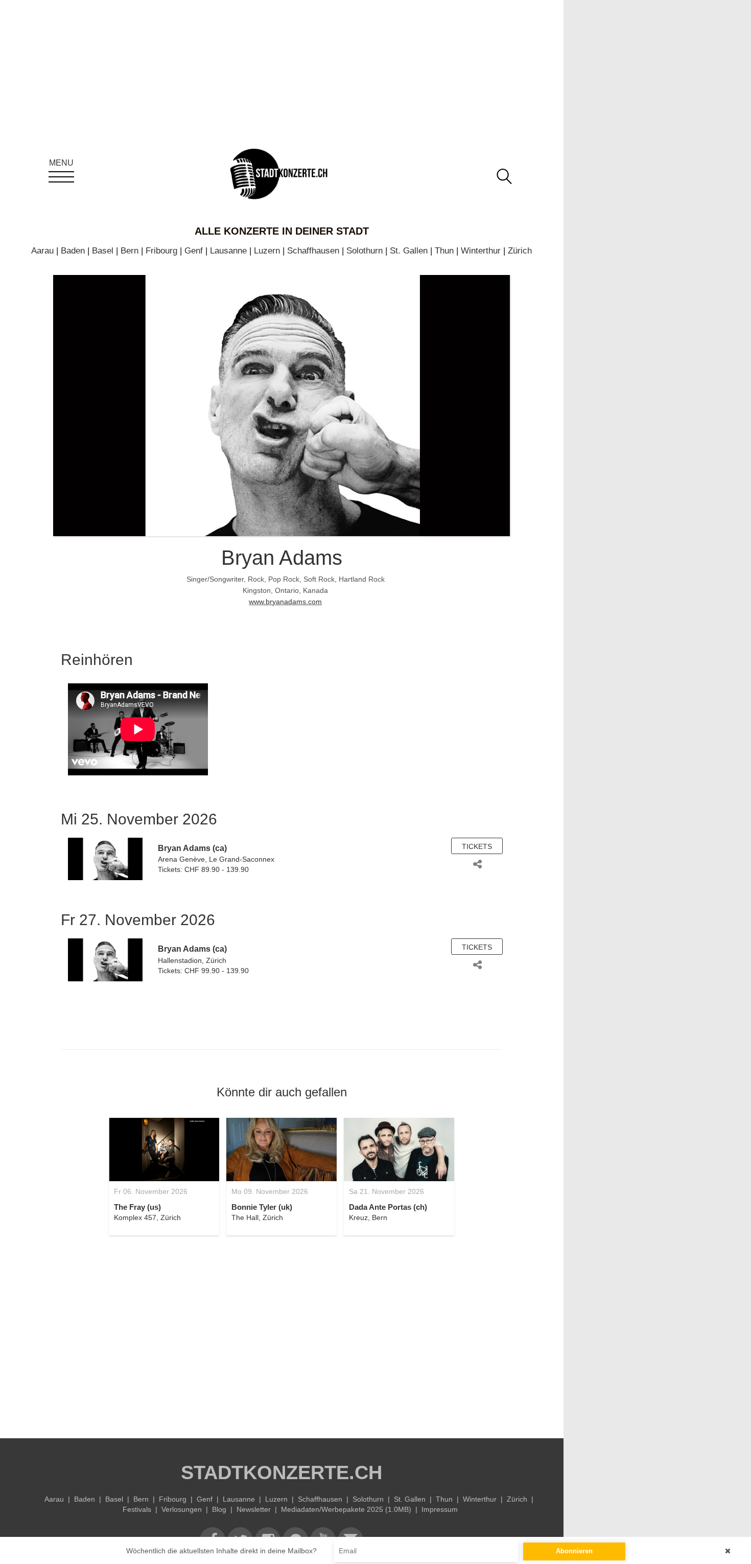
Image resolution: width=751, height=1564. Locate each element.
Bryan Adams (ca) (192, 848)
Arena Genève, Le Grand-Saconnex (216, 859)
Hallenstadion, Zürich (192, 960)
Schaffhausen (313, 251)
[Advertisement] (281, 1330)
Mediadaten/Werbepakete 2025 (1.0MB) (346, 1509)
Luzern (267, 251)
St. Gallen (409, 251)
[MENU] (61, 176)
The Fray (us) (137, 1207)
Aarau (42, 251)
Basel (102, 251)
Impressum (439, 1509)
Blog (219, 1509)
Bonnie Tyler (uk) (261, 1207)
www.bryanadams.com (285, 601)
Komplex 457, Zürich (147, 1217)
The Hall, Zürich (257, 1217)
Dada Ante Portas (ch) (388, 1207)
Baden (73, 251)
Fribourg (161, 251)
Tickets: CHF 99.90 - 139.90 (203, 971)
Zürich (520, 251)
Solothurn (364, 251)
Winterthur (481, 251)
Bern (129, 251)
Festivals (137, 1509)
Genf (193, 251)
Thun (444, 251)
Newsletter (254, 1509)
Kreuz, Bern (368, 1217)
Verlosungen (181, 1509)
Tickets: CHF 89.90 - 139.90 (203, 869)
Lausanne (228, 251)
